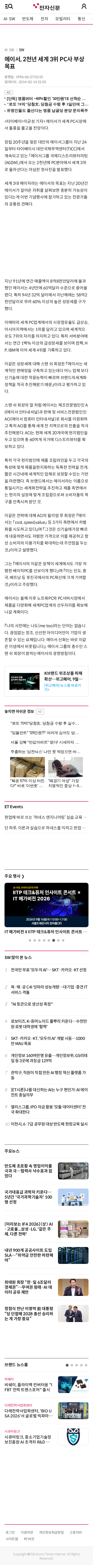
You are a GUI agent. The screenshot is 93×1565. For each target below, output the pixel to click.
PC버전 (29, 1539)
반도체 (27, 18)
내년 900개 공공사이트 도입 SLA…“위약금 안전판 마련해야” (29, 1255)
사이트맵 (12, 1539)
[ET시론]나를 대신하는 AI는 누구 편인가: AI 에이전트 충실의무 (49, 1092)
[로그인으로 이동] (83, 6)
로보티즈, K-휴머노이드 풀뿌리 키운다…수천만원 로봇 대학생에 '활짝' (49, 1024)
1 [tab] (30, 940)
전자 (44, 18)
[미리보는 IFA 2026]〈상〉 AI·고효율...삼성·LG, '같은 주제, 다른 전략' (29, 1229)
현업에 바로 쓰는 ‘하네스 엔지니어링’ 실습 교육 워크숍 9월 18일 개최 (46, 817)
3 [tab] (39, 940)
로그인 (10, 1532)
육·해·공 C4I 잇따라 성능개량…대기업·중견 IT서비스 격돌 (49, 990)
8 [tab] (63, 940)
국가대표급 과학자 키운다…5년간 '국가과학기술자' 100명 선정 (28, 1197)
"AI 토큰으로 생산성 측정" (32, 1004)
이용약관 (27, 1532)
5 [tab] (49, 940)
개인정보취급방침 (51, 1532)
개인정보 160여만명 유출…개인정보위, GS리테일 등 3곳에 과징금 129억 (49, 1058)
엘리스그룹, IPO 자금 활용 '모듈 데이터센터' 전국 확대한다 (48, 1110)
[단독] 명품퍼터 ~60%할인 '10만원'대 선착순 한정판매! (46, 98)
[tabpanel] (46, 910)
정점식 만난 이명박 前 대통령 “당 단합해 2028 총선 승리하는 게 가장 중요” (29, 1313)
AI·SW (9, 18)
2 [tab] (34, 940)
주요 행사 (14, 876)
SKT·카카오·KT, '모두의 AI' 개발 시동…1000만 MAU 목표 (48, 1041)
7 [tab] (58, 940)
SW (21, 50)
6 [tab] (53, 940)
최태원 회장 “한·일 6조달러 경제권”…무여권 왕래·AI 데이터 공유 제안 (28, 1287)
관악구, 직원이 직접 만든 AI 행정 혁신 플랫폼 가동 (48, 1075)
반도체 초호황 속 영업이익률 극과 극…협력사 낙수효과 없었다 (28, 1171)
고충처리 (76, 1532)
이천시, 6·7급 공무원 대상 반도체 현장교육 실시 (49, 1124)
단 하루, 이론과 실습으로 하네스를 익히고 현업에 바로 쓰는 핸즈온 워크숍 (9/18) (46, 828)
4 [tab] (44, 940)
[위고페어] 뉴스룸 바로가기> (62, 687)
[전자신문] (46, 6)
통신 (81, 18)
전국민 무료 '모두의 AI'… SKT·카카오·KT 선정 (49, 970)
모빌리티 (62, 18)
